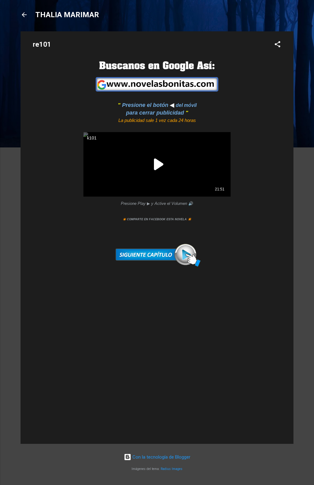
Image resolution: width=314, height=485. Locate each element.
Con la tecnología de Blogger (160, 457)
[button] (277, 45)
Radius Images (171, 469)
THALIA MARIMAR (67, 14)
